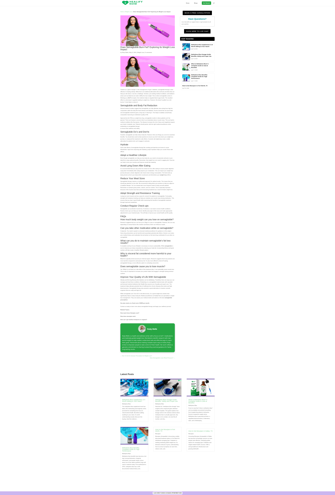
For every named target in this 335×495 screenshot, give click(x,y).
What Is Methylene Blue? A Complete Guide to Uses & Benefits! (200, 65)
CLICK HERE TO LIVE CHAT (197, 31)
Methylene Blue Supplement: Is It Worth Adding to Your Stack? (202, 45)
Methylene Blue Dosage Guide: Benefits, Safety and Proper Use (201, 55)
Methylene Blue (126, 404)
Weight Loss (128, 11)
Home (187, 3)
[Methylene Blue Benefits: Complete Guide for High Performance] (186, 81)
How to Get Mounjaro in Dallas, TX (200, 431)
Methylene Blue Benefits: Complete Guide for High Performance (199, 76)
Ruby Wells (125, 52)
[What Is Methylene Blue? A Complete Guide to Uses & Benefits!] (186, 70)
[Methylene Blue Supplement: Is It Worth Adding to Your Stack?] (186, 50)
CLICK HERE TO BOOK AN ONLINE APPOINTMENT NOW (167, 493)
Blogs (196, 3)
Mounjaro (158, 433)
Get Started (206, 3)
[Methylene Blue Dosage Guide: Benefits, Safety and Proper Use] (186, 59)
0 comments (148, 52)
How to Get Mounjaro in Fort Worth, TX (194, 86)
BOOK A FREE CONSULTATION (197, 13)
